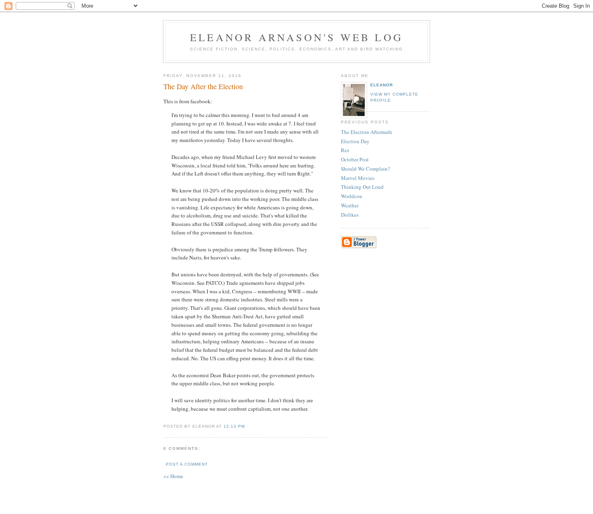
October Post (355, 159)
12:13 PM (234, 426)
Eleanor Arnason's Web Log (296, 37)
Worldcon (351, 196)
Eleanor (381, 85)
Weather (350, 205)
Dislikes (350, 214)
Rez (345, 150)
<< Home (173, 476)
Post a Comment (187, 464)
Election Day (355, 141)
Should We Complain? (365, 168)
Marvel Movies (357, 178)
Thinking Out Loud (362, 186)
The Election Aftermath (366, 132)
